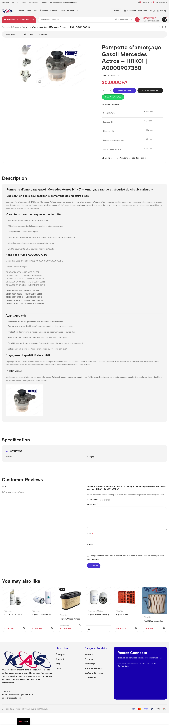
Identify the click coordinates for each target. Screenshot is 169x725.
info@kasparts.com (70, 2)
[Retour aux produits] (162, 27)
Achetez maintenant (150, 90)
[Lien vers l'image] (27, 657)
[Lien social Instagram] (157, 11)
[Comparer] (24, 589)
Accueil (5, 27)
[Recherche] (137, 19)
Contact (60, 659)
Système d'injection (94, 673)
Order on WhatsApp (113, 97)
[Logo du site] (8, 10)
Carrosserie (90, 677)
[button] (113, 97)
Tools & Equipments (94, 668)
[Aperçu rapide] (24, 595)
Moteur (100, 611)
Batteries (89, 654)
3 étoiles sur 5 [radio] (105, 500)
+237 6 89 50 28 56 (45, 2)
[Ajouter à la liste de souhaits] (24, 600)
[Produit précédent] (159, 27)
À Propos (60, 654)
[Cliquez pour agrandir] (40, 90)
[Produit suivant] (165, 27)
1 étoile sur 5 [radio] (100, 500)
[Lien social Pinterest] (165, 11)
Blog (58, 663)
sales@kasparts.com (12, 698)
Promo (116, 11)
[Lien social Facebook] (150, 11)
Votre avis (92, 504)
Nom (90, 534)
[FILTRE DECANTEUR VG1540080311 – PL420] (14, 597)
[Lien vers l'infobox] (151, 19)
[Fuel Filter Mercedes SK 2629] (154, 600)
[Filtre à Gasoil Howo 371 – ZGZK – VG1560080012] (42, 597)
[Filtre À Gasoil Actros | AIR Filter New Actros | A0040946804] (70, 599)
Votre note (92, 500)
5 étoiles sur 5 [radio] (109, 500)
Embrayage (90, 663)
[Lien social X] (154, 11)
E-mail (91, 544)
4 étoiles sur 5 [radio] (107, 500)
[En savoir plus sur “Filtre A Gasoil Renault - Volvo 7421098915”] (89, 629)
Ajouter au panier (124, 90)
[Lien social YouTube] (161, 11)
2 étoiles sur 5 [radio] (103, 500)
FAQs (58, 668)
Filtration (15, 27)
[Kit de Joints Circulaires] (126, 597)
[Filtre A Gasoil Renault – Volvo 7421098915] (98, 597)
